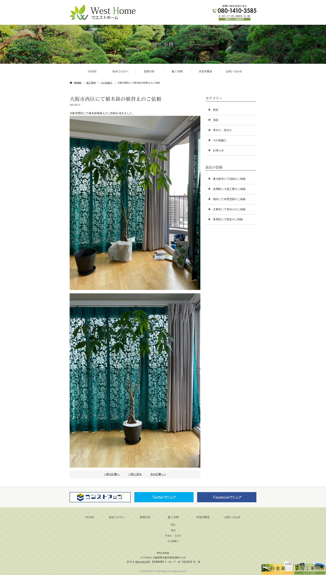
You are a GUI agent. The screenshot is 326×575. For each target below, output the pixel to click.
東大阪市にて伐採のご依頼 (229, 178)
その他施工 (106, 83)
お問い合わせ (234, 71)
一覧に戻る (135, 474)
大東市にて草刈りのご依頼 (229, 209)
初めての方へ (120, 71)
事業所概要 (205, 71)
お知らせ (218, 150)
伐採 (215, 120)
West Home (163, 552)
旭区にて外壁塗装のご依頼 (229, 199)
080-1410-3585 (142, 562)
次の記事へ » (158, 474)
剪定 (215, 109)
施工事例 (177, 71)
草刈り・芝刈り (222, 130)
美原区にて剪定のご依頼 (228, 219)
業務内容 (148, 71)
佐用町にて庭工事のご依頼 (229, 189)
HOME (92, 71)
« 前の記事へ (112, 474)
